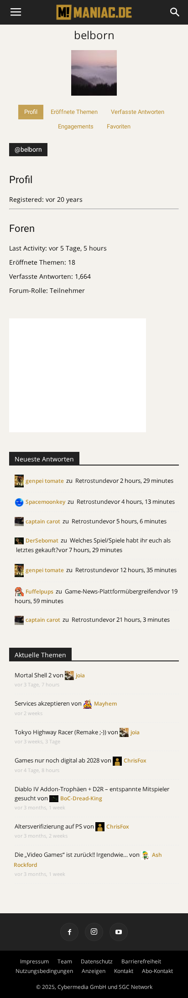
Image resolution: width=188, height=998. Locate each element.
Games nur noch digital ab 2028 (57, 760)
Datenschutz (97, 961)
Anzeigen (93, 971)
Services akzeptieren (42, 703)
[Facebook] (69, 932)
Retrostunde (92, 480)
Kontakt (123, 971)
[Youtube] (119, 932)
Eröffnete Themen (74, 111)
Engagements (76, 126)
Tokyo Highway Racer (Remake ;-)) (60, 732)
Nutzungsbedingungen (44, 971)
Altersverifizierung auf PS (48, 826)
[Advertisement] (77, 375)
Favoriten (119, 126)
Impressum (34, 961)
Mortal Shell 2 (33, 675)
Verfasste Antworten (137, 111)
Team (64, 961)
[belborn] (94, 100)
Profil (30, 111)
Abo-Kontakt (157, 971)
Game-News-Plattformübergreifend (113, 591)
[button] (175, 12)
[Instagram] (94, 932)
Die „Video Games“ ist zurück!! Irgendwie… (71, 854)
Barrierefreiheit (141, 961)
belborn (94, 34)
